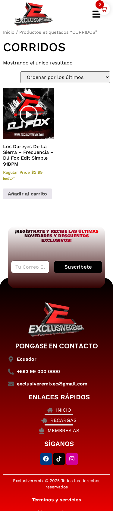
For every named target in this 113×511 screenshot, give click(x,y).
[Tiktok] (59, 459)
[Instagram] (72, 459)
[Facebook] (46, 459)
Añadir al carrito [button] (27, 194)
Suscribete (78, 267)
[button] (29, 114)
